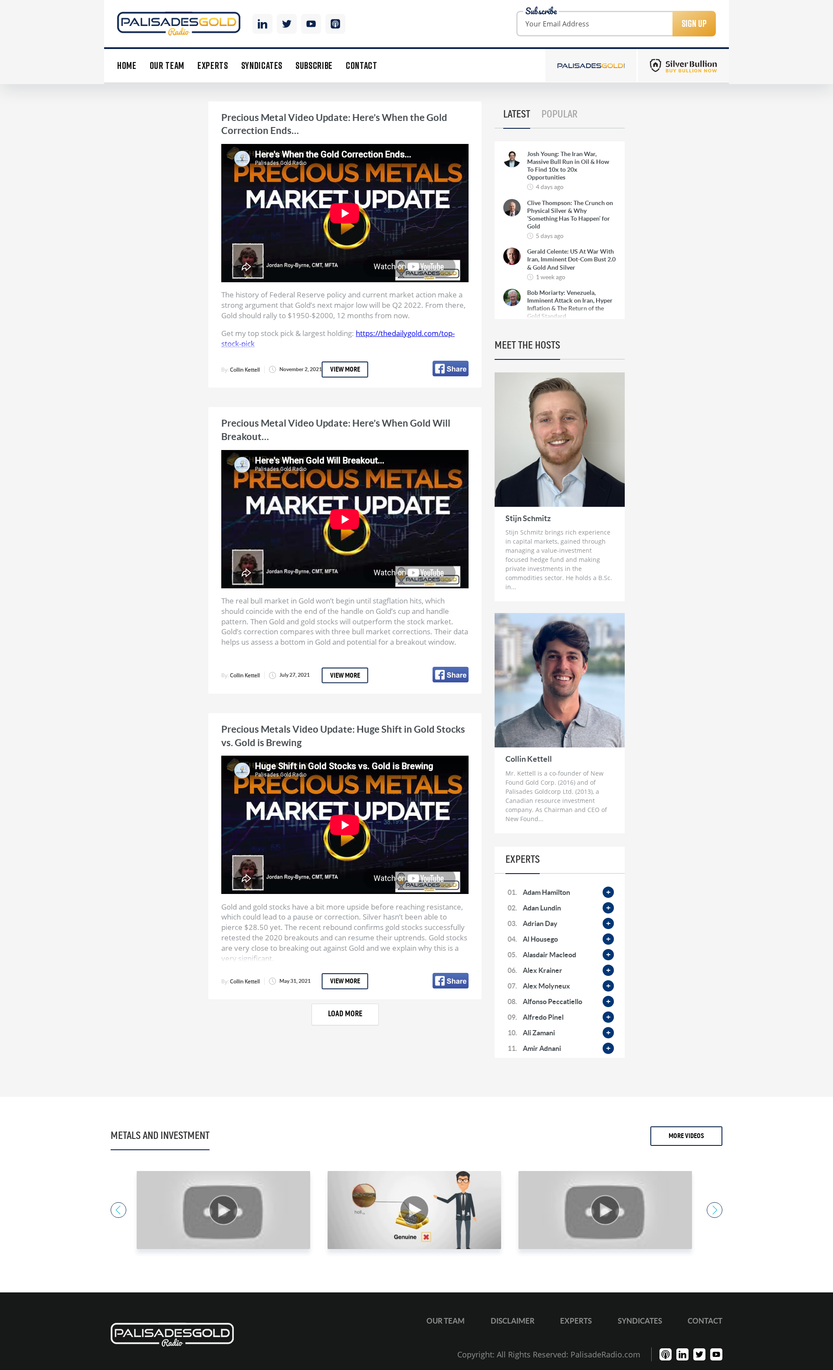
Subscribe (314, 65)
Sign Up (694, 23)
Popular (559, 114)
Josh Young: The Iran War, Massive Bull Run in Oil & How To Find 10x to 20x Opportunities (568, 165)
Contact (361, 65)
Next (714, 1210)
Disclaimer (513, 1321)
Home (127, 65)
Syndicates (262, 65)
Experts (212, 65)
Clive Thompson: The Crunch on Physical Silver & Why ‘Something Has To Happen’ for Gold (570, 214)
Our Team (167, 65)
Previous (118, 1210)
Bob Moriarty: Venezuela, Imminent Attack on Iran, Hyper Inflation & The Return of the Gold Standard (570, 304)
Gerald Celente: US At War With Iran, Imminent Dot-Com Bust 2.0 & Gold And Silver (571, 259)
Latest (516, 114)
